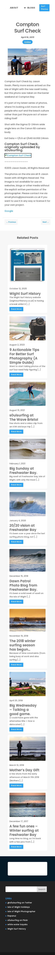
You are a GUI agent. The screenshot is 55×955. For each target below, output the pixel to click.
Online (27, 42)
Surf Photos (44, 7)
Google (9, 211)
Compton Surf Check (21, 144)
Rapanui (11, 915)
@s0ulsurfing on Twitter (19, 902)
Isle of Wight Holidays (18, 907)
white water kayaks (17, 924)
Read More (16, 309)
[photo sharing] (18, 155)
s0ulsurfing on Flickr (17, 920)
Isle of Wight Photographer (21, 911)
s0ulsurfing (13, 150)
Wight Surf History (16, 928)
